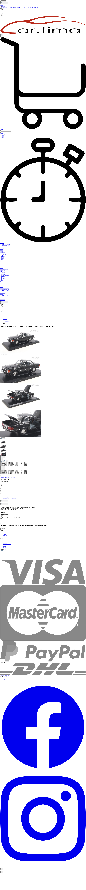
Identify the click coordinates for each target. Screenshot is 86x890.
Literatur (4, 547)
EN (2, 10)
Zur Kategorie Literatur (4, 290)
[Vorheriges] (1, 438)
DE (2, 9)
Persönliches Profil (7, 7)
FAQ (4, 553)
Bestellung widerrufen (30, 7)
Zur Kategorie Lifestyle (4, 295)
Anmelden (2, 5)
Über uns (4, 534)
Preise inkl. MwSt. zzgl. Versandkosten (7, 477)
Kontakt (4, 552)
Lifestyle (4, 546)
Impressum (5, 678)
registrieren (4, 6)
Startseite (2, 315)
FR (2, 12)
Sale (9, 245)
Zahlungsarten (18, 7)
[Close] (1, 459)
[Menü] (1, 35)
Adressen (13, 7)
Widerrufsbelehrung (6, 681)
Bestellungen (23, 7)
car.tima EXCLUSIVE (7, 544)
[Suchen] (0, 36)
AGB (4, 679)
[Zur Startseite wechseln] (43, 33)
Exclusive (2, 245)
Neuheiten (6, 245)
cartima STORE (6, 535)
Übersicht (2, 7)
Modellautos (5, 541)
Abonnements (36, 7)
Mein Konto (5, 555)
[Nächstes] (4, 438)
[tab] (6, 496)
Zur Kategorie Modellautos (5, 244)
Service (4, 536)
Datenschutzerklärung (7, 680)
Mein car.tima (3, 1)
